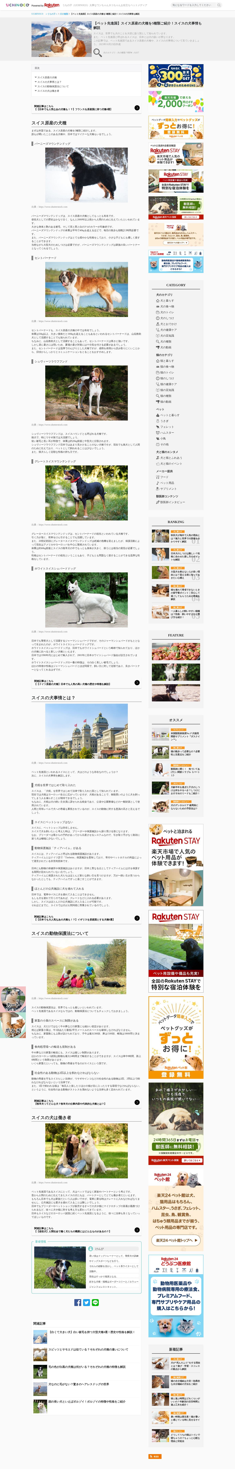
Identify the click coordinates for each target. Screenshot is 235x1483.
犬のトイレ (167, 312)
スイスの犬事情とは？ (50, 82)
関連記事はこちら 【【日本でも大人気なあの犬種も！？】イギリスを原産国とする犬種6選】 (74, 918)
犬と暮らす (167, 300)
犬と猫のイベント (171, 463)
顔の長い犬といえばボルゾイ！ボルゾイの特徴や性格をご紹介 (87, 1401)
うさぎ (164, 421)
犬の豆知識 (167, 335)
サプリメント (168, 488)
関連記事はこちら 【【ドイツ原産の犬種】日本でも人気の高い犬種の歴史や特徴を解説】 (72, 682)
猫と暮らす (167, 360)
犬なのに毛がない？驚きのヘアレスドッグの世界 (79, 1384)
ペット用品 (167, 482)
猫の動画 (165, 401)
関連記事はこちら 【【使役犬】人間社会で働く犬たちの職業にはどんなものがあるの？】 (72, 1230)
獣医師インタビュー (172, 502)
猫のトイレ (167, 372)
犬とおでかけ (168, 324)
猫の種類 (165, 395)
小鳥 (163, 438)
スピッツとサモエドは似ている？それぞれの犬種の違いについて (88, 1349)
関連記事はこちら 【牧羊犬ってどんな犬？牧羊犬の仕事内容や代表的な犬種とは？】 (70, 1102)
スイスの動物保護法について (53, 86)
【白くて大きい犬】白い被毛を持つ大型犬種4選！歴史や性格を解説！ (92, 1332)
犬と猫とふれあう (171, 457)
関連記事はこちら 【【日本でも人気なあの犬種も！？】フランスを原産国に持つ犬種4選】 (73, 108)
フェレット (167, 426)
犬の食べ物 (167, 306)
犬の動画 (165, 347)
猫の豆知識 (167, 390)
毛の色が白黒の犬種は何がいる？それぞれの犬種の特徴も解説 (87, 1366)
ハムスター (167, 432)
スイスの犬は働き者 (48, 91)
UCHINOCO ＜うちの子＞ (44, 14)
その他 (164, 444)
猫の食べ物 (167, 366)
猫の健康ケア (168, 384)
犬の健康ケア (168, 329)
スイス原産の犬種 (47, 77)
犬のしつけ (167, 318)
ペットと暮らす (170, 415)
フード (164, 477)
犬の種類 (64, 14)
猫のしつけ (167, 378)
